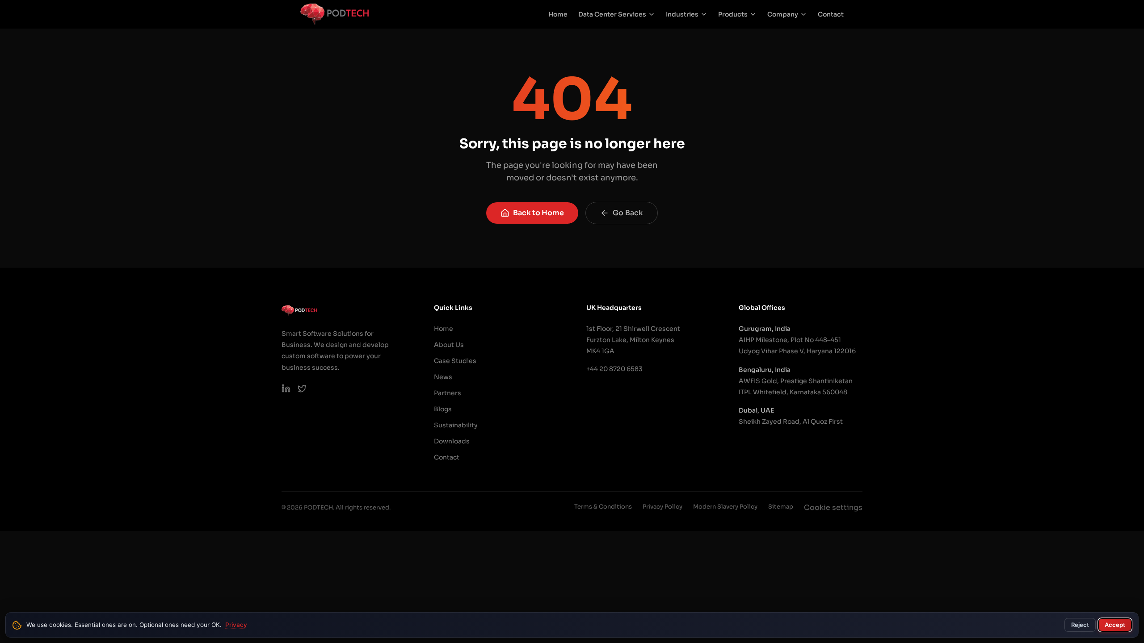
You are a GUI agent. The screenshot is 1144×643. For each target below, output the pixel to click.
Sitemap (780, 506)
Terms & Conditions (603, 506)
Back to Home (538, 212)
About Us (449, 345)
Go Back (628, 212)
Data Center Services (612, 14)
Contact (831, 14)
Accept (1115, 624)
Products (733, 14)
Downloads (452, 441)
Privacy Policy (662, 506)
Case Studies (455, 361)
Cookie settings (833, 507)
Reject (1080, 624)
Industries (682, 14)
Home (558, 14)
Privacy (236, 624)
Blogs (443, 409)
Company (782, 14)
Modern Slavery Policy (725, 506)
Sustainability (456, 425)
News (443, 377)
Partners (447, 393)
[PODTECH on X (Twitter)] (302, 388)
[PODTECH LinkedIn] (286, 388)
